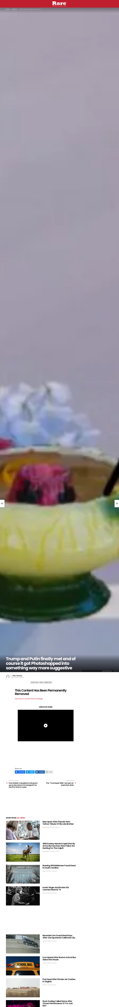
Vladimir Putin (48, 682)
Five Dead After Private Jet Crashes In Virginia (59, 980)
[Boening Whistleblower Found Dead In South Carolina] (23, 874)
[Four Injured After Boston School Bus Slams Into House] (23, 965)
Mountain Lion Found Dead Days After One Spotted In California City (59, 936)
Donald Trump (34, 682)
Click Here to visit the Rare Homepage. (29, 699)
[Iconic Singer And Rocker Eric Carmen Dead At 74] (23, 895)
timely (41, 682)
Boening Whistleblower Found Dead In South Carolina (59, 866)
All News (21, 818)
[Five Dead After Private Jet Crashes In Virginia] (23, 987)
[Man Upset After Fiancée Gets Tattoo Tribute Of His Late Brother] (23, 830)
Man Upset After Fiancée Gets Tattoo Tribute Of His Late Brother (58, 822)
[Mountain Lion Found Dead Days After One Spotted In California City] (23, 943)
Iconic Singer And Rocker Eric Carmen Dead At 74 (56, 888)
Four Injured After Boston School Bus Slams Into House (59, 958)
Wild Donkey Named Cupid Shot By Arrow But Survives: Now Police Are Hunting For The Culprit (59, 845)
